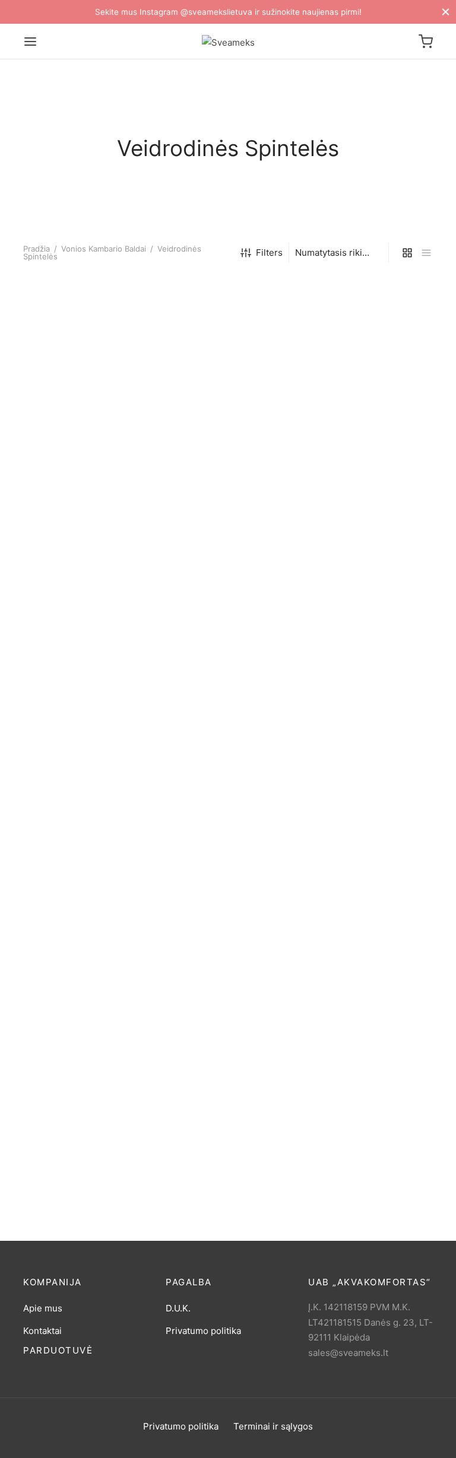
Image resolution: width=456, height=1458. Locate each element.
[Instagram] (240, 1445)
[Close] (445, 11)
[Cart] (426, 41)
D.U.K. (178, 1308)
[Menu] (30, 41)
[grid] (407, 253)
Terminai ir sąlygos (273, 1426)
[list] (426, 253)
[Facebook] (216, 1445)
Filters (269, 252)
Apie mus (42, 1308)
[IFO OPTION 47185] (228, 722)
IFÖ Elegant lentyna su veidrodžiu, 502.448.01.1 (74, 435)
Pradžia (36, 248)
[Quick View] (112, 388)
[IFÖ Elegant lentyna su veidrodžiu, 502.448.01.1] (85, 339)
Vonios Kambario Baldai (103, 248)
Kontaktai (42, 1330)
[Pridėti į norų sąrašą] (58, 388)
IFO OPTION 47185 (205, 1180)
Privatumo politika (203, 1330)
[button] (85, 388)
